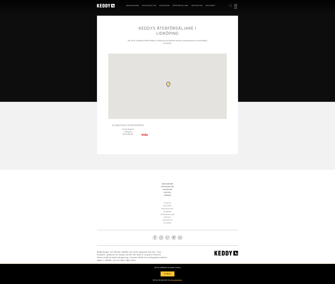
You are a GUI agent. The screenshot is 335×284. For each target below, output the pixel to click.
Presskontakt (167, 209)
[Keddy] (107, 5)
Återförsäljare (180, 5)
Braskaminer (132, 5)
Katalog (167, 203)
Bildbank (167, 212)
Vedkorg (167, 195)
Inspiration (197, 5)
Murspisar (164, 5)
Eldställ (167, 192)
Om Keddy (168, 223)
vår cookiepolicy (176, 280)
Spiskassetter (149, 5)
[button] (168, 84)
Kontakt (167, 217)
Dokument (211, 5)
